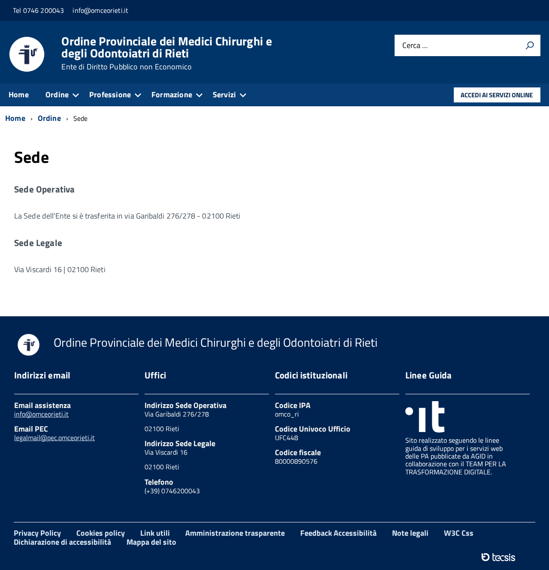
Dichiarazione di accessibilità (62, 542)
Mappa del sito (151, 542)
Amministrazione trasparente (235, 533)
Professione (110, 94)
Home (19, 94)
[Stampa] (529, 45)
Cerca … (415, 45)
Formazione (171, 94)
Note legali (410, 533)
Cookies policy (100, 533)
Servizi (224, 94)
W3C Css (459, 533)
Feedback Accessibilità (338, 533)
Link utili (155, 533)
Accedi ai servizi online (497, 95)
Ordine (57, 94)
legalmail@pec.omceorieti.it (54, 437)
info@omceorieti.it (41, 414)
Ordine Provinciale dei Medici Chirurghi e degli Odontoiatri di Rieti (166, 53)
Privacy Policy (37, 533)
